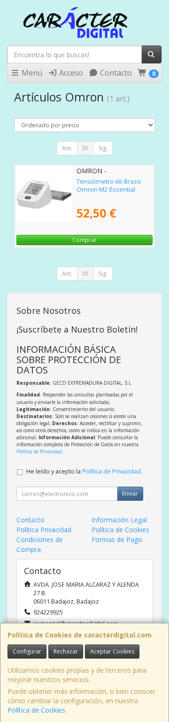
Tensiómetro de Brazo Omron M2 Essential (109, 185)
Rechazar (66, 651)
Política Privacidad (43, 529)
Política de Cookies (36, 710)
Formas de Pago (117, 539)
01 (85, 148)
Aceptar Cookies (112, 651)
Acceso (70, 73)
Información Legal (119, 519)
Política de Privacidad (39, 451)
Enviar (130, 493)
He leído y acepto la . (84, 471)
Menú (31, 73)
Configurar (27, 651)
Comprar (84, 240)
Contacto (115, 73)
